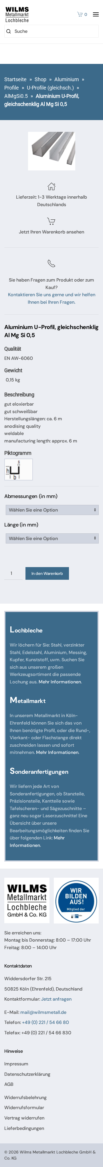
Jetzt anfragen (56, 999)
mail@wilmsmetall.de (43, 1012)
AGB (8, 1084)
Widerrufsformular (24, 1108)
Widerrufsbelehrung (25, 1097)
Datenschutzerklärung (27, 1074)
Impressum (16, 1064)
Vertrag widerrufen (24, 1118)
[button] (96, 14)
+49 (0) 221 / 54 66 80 (45, 1022)
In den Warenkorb (47, 573)
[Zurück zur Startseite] (17, 14)
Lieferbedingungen (24, 1128)
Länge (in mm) (21, 524)
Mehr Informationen (60, 682)
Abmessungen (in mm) (30, 496)
